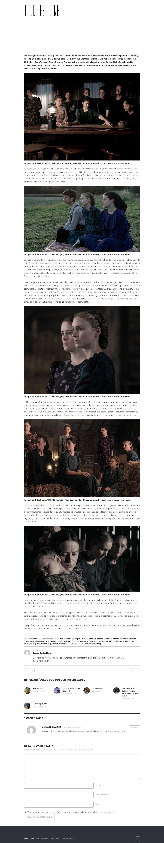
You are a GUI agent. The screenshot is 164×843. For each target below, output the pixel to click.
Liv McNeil (91, 641)
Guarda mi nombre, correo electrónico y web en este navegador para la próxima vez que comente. (71, 812)
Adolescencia (97, 688)
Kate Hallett (73, 641)
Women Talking (95, 644)
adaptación (58, 639)
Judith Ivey (62, 641)
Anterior (29, 670)
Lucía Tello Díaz (42, 653)
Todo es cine (29, 838)
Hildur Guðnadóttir (37, 641)
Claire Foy (84, 639)
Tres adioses (38, 688)
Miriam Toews (128, 641)
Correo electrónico (102, 794)
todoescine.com (81, 644)
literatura (82, 641)
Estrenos (36, 639)
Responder (135, 727)
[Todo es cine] (43, 10)
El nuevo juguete (40, 703)
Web (97, 804)
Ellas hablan (100, 639)
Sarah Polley (46, 644)
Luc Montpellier (102, 641)
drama (91, 639)
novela (26, 644)
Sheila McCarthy (58, 644)
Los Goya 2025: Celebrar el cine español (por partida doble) (131, 692)
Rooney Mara (35, 644)
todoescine (70, 644)
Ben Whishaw (69, 639)
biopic (77, 639)
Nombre (98, 785)
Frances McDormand (121, 639)
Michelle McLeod (115, 641)
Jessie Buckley (51, 641)
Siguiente (134, 670)
